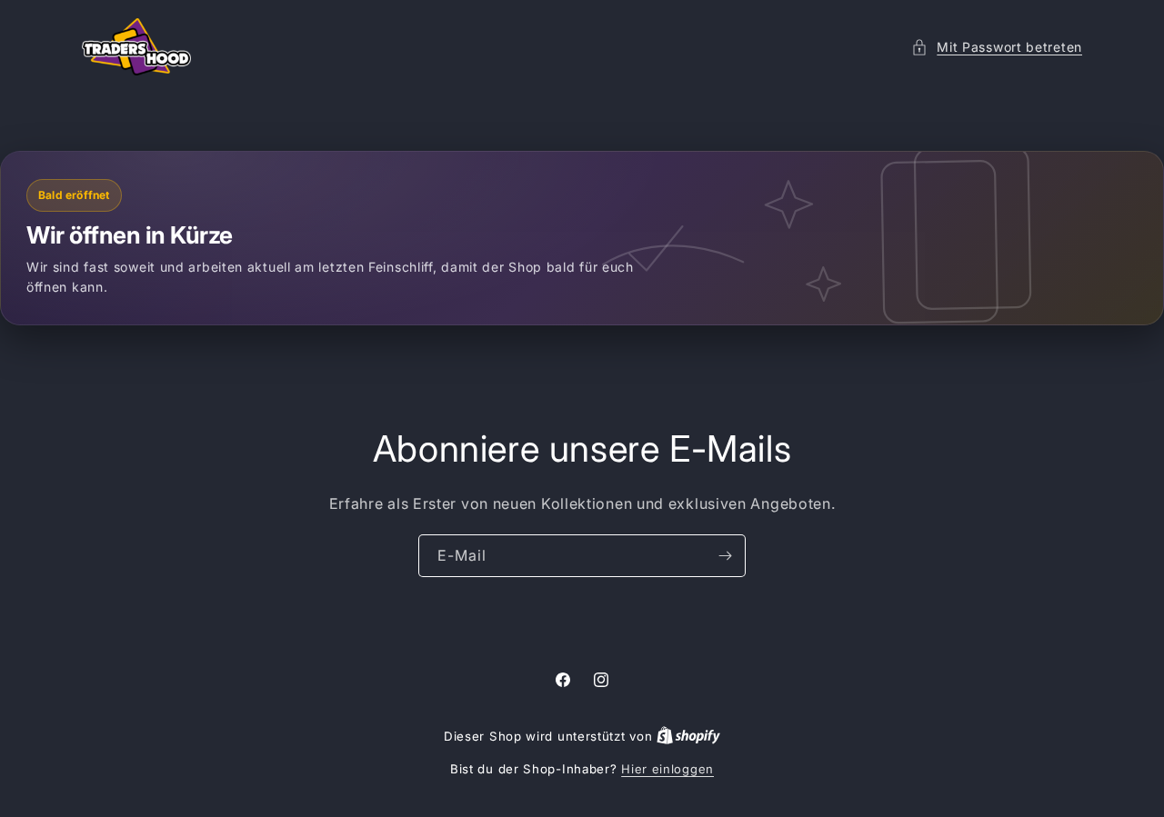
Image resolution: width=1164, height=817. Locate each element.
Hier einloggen (667, 769)
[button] (996, 46)
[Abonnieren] (725, 555)
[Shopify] (688, 736)
